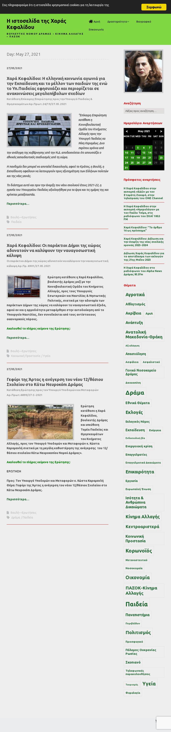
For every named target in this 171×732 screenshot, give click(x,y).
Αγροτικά (135, 294)
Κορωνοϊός (139, 551)
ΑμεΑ (149, 313)
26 (138, 162)
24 (126, 162)
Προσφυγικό (134, 641)
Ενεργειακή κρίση (139, 446)
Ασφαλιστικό (151, 362)
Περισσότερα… (18, 203)
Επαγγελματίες (136, 454)
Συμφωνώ (153, 7)
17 (126, 157)
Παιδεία (16, 222)
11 (132, 152)
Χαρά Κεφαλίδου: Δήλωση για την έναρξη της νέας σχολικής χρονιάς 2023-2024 (144, 242)
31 (126, 167)
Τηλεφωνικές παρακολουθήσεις (138, 672)
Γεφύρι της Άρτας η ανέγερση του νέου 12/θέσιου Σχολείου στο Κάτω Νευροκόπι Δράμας (55, 387)
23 (161, 157)
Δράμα (15, 517)
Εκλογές (134, 412)
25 (132, 162)
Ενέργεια (155, 430)
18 (132, 157)
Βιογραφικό (143, 21)
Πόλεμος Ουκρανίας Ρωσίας (141, 651)
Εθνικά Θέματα (138, 403)
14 (149, 152)
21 (149, 157)
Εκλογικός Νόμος (138, 421)
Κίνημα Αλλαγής (143, 516)
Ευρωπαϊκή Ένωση (138, 489)
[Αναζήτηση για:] (144, 110)
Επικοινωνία (96, 29)
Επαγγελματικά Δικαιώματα (143, 462)
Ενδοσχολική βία (135, 438)
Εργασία (132, 481)
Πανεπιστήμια (138, 615)
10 (126, 152)
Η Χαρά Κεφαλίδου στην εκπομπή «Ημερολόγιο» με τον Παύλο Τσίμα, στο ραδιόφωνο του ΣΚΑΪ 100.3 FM (142, 213)
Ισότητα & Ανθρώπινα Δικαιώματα (136, 502)
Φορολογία (133, 692)
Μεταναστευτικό (136, 560)
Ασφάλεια (132, 362)
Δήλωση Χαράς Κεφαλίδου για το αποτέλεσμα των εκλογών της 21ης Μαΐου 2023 (144, 256)
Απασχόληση (136, 354)
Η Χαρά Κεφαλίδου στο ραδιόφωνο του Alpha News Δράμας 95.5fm (143, 271)
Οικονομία (138, 577)
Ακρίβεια (133, 313)
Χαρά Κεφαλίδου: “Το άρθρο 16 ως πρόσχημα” (143, 229)
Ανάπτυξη (134, 322)
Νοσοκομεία (134, 568)
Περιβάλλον (133, 623)
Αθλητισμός (135, 304)
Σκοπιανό (133, 662)
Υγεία (46, 356)
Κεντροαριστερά (142, 526)
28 (149, 162)
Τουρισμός (132, 684)
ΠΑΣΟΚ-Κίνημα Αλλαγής (141, 590)
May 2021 (144, 131)
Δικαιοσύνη (133, 382)
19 (138, 157)
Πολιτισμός (138, 632)
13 (143, 152)
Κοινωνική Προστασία (25, 356)
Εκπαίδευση (135, 430)
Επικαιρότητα (140, 471)
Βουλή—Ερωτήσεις (23, 217)
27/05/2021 (15, 68)
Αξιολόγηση (133, 345)
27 (143, 162)
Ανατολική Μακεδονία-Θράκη (144, 334)
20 (143, 157)
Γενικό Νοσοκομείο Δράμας (141, 372)
